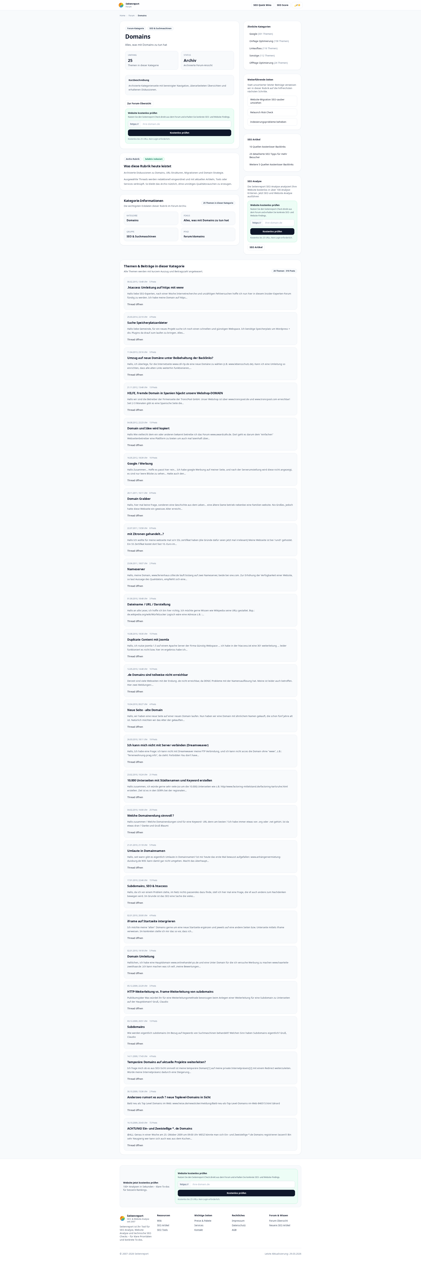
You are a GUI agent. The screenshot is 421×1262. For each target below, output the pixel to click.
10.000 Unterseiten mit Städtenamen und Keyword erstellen (169, 780)
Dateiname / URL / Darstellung (148, 604)
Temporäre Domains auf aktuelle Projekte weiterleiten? (166, 1062)
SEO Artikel (256, 247)
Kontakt (198, 1229)
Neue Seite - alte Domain (144, 710)
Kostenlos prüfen (179, 132)
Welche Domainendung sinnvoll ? (150, 815)
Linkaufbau (263, 48)
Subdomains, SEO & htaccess (147, 886)
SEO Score (282, 5)
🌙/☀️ (297, 5)
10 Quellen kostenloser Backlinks (267, 146)
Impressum (238, 1220)
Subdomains (136, 1027)
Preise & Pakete (202, 1220)
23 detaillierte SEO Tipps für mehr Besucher (268, 155)
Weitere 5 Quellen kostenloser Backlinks (271, 164)
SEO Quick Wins (262, 5)
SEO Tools (162, 1229)
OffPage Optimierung (268, 62)
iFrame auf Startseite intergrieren (151, 921)
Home (122, 15)
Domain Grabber (139, 499)
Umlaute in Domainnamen (146, 851)
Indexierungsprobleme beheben (268, 121)
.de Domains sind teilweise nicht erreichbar (157, 675)
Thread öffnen (135, 304)
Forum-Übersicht (278, 1220)
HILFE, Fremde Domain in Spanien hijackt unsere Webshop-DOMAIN (175, 393)
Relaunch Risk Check (261, 112)
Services (198, 1225)
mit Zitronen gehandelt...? (145, 534)
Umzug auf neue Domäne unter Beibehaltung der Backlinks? (170, 358)
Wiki (159, 1220)
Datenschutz (239, 1225)
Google (261, 33)
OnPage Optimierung (269, 41)
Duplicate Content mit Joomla (148, 639)
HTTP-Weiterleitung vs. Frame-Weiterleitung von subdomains (170, 992)
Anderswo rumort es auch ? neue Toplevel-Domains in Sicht (169, 1097)
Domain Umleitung (140, 956)
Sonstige (262, 55)
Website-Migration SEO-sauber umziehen (267, 101)
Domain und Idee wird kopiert (148, 428)
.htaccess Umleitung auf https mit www (155, 287)
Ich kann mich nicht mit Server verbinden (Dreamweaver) (168, 745)
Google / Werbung (140, 463)
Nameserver (136, 569)
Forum (132, 15)
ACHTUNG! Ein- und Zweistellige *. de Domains (159, 1128)
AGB (234, 1229)
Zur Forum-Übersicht (139, 103)
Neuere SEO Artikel (279, 1225)
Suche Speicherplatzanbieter (147, 323)
